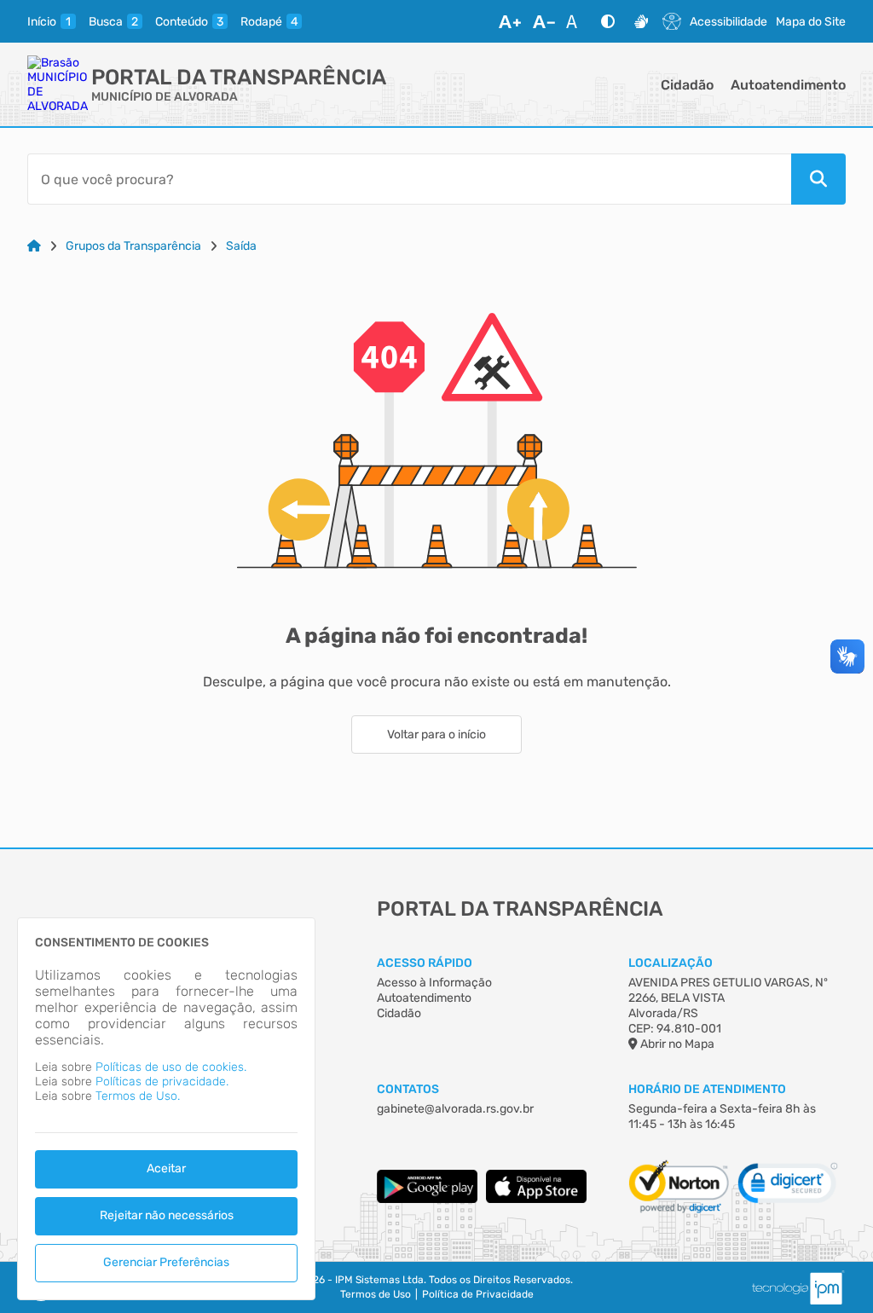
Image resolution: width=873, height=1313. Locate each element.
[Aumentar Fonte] (510, 21)
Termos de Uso (375, 1294)
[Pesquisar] (818, 179)
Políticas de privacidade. (161, 1081)
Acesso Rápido (424, 963)
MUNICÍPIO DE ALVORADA (164, 97)
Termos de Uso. (137, 1096)
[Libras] (641, 21)
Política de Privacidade (478, 1294)
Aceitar (166, 1168)
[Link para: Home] (34, 246)
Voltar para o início (436, 734)
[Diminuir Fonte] (544, 21)
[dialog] (166, 1108)
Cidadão (687, 85)
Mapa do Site (811, 21)
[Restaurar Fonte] (576, 21)
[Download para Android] (427, 1199)
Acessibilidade (728, 21)
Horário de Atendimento (707, 1089)
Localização (670, 963)
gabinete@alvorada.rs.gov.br (455, 1109)
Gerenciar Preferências (166, 1262)
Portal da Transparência (238, 77)
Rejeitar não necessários (167, 1215)
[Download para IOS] (536, 1199)
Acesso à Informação (434, 982)
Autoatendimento (788, 85)
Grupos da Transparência (133, 246)
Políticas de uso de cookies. (170, 1067)
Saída (241, 246)
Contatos (408, 1089)
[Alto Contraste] (608, 21)
